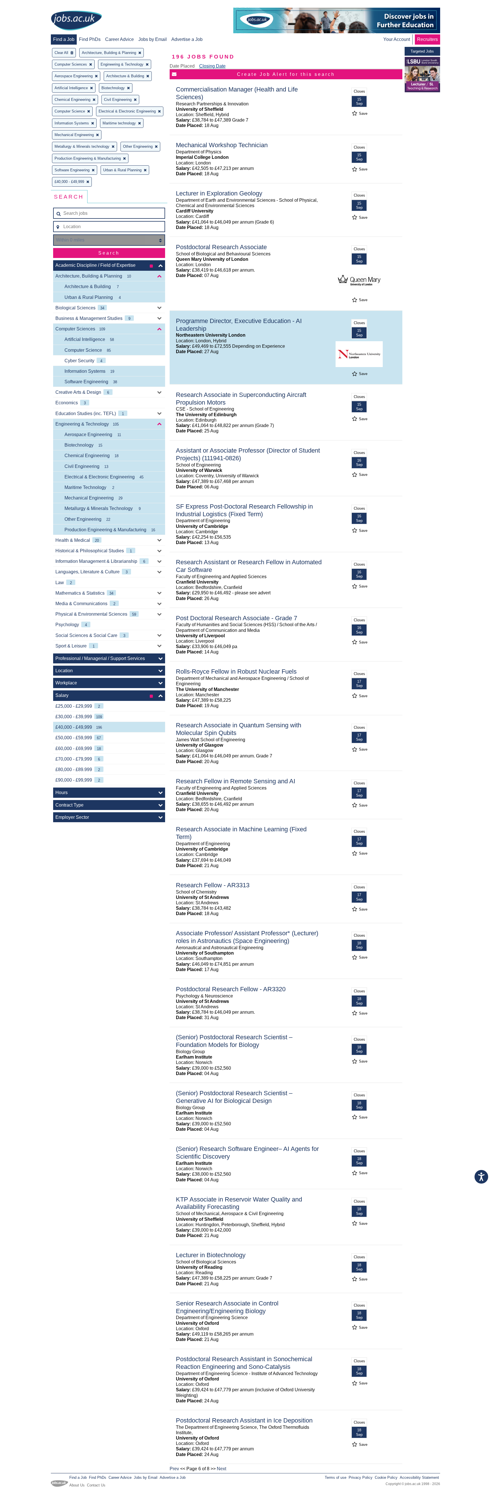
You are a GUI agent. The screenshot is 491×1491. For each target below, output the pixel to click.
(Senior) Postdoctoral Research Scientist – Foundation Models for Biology (234, 1041)
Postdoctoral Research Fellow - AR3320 (231, 989)
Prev (174, 1468)
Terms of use (335, 1477)
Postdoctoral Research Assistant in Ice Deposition (244, 1420)
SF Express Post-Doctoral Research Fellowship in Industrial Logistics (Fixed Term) (244, 510)
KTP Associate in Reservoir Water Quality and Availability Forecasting (239, 1203)
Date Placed (182, 66)
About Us (77, 1485)
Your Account (396, 39)
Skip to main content (22, 5)
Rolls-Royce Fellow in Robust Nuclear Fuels (236, 671)
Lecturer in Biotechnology (211, 1255)
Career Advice (119, 39)
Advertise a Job (187, 39)
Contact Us (96, 1485)
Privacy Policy (361, 1477)
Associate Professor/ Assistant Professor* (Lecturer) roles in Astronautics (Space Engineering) (247, 937)
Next (221, 1468)
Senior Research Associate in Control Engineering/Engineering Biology (227, 1307)
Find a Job (63, 39)
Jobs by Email (152, 39)
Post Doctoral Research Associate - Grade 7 (236, 618)
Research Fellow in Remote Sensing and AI (235, 781)
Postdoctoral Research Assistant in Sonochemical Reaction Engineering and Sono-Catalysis (244, 1362)
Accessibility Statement (419, 1477)
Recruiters (427, 39)
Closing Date (212, 66)
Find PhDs (90, 39)
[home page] (76, 21)
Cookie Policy (386, 1477)
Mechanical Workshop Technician (222, 145)
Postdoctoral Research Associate (221, 247)
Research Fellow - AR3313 (212, 885)
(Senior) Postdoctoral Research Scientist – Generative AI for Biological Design (234, 1097)
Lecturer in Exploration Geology (219, 193)
